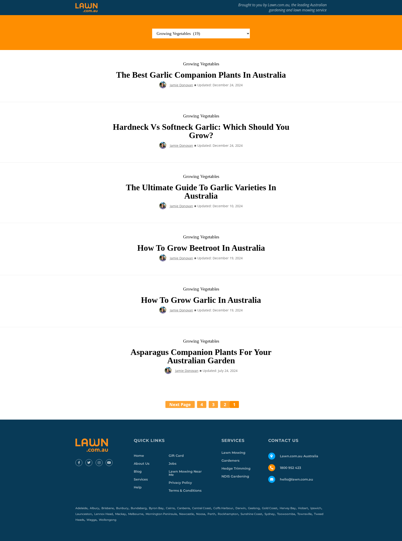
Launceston (83, 514)
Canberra (183, 508)
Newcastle (186, 514)
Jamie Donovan (181, 85)
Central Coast (201, 508)
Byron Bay (156, 508)
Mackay (120, 514)
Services (141, 479)
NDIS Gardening (235, 476)
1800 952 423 (290, 467)
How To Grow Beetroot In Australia (201, 248)
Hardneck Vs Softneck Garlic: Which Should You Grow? (201, 131)
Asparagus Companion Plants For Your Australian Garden (201, 356)
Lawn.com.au (278, 4)
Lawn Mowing (233, 453)
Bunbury (122, 508)
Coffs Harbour (223, 508)
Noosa (200, 514)
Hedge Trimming (236, 468)
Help (138, 487)
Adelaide (81, 508)
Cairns (170, 508)
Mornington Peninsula (161, 514)
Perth (211, 514)
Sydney (270, 514)
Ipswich (315, 508)
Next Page (180, 404)
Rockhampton (228, 514)
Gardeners (230, 460)
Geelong (254, 508)
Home (139, 456)
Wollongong (107, 519)
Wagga (92, 519)
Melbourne (135, 514)
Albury (94, 508)
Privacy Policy (180, 483)
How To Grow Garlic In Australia (201, 300)
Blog (138, 471)
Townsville (304, 514)
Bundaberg (139, 508)
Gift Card (176, 456)
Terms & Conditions (185, 490)
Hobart (303, 508)
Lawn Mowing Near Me (185, 473)
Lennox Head (103, 514)
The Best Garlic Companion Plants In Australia (201, 75)
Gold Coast (269, 508)
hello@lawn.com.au (296, 479)
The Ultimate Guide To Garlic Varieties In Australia (201, 191)
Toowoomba (286, 514)
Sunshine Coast (251, 514)
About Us (141, 463)
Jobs (172, 463)
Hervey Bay (288, 508)
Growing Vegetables (201, 64)
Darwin (240, 508)
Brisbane (107, 508)
